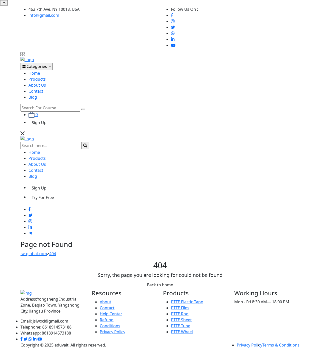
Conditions (110, 326)
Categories (37, 66)
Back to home (160, 285)
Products (37, 79)
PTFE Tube (180, 326)
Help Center (111, 314)
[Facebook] (172, 15)
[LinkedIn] (172, 39)
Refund (107, 320)
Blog (32, 97)
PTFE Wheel (182, 332)
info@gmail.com (43, 15)
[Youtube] (173, 45)
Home (34, 73)
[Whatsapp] (172, 33)
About (105, 302)
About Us (37, 85)
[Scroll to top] (4, 2)
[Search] (83, 109)
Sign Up (39, 122)
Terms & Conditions (281, 345)
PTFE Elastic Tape (187, 302)
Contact (35, 91)
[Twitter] (173, 27)
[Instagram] (172, 21)
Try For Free (43, 197)
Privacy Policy (112, 332)
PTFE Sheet (181, 320)
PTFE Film (180, 308)
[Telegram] (30, 233)
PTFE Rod (179, 314)
